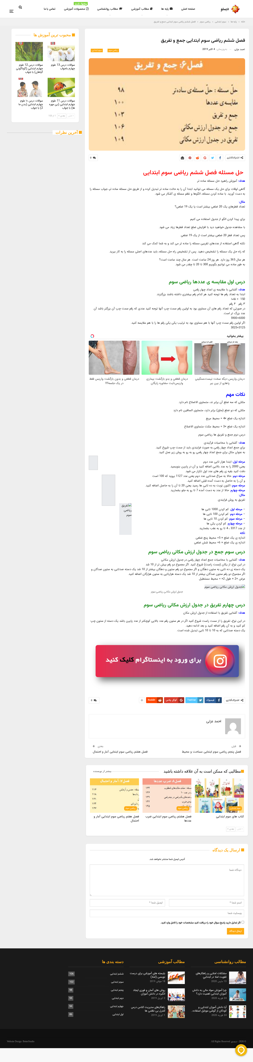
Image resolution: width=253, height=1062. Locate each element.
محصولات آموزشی (75, 6)
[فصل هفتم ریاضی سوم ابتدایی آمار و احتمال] (114, 795)
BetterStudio (28, 1041)
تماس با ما (49, 9)
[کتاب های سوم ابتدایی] (219, 795)
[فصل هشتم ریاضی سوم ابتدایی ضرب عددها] (167, 795)
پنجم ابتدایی (117, 990)
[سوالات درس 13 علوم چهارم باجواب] (61, 51)
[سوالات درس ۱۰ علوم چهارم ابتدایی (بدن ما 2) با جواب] (29, 87)
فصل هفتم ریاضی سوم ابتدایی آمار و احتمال (120, 751)
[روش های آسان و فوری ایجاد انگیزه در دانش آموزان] (176, 994)
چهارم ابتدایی (117, 1006)
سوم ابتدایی (97, 50)
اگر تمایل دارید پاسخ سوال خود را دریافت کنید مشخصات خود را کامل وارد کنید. (200, 923)
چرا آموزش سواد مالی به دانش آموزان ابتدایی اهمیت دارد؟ (209, 992)
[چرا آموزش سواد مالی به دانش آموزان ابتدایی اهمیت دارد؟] (237, 994)
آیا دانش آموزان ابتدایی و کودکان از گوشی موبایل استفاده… (209, 1009)
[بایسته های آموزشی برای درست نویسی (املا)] (176, 978)
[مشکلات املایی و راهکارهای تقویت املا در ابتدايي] (237, 978)
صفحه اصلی (188, 9)
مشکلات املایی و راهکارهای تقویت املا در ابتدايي (211, 975)
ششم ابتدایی (117, 974)
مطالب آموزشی (140, 9)
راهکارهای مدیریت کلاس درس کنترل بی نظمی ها (148, 1009)
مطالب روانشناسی (107, 9)
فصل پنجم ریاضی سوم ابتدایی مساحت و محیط (211, 751)
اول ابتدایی (118, 1014)
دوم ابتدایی (118, 998)
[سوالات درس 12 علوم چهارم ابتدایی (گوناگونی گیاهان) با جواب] (29, 51)
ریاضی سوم (113, 50)
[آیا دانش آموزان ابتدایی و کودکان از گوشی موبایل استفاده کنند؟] (237, 1011)
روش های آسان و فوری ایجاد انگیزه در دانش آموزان (149, 992)
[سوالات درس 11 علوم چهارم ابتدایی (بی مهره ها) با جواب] (61, 87)
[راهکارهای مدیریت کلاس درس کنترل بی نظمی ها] (176, 1011)
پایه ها (165, 9)
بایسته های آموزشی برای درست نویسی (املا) (147, 975)
